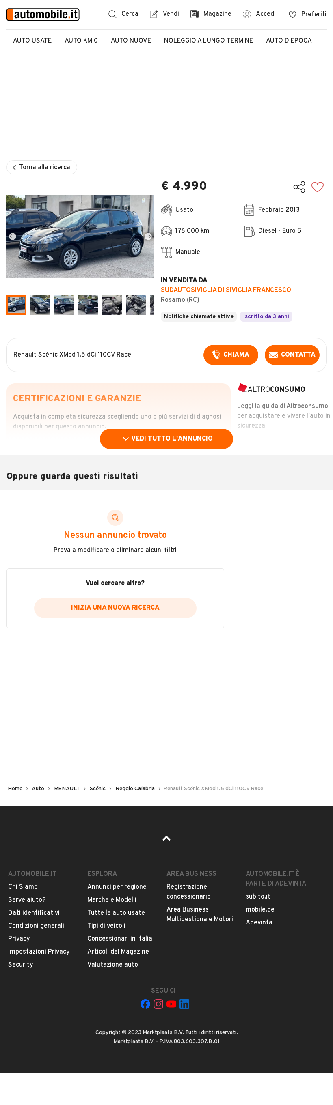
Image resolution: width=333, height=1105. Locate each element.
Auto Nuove (131, 41)
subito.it (258, 897)
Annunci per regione (117, 887)
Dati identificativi (34, 913)
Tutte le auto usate (116, 913)
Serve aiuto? (27, 900)
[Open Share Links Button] (299, 187)
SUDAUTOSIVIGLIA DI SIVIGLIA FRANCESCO (226, 290)
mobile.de (260, 910)
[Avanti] (148, 236)
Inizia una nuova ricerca (115, 608)
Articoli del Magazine (118, 952)
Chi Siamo (23, 887)
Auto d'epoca (289, 41)
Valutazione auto (112, 965)
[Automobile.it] (43, 14)
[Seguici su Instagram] (158, 1004)
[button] (80, 236)
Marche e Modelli (111, 900)
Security (20, 965)
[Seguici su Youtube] (171, 1004)
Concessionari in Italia (119, 939)
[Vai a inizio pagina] (166, 841)
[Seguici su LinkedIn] (184, 1004)
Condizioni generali (36, 926)
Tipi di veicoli (106, 926)
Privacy (19, 939)
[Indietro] (12, 236)
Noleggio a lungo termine (208, 41)
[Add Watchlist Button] (317, 187)
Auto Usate (32, 41)
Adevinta (259, 923)
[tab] (40, 305)
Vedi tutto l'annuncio (172, 439)
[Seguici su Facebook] (145, 1004)
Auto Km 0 (81, 41)
